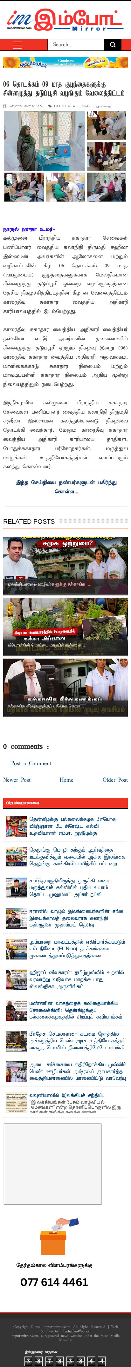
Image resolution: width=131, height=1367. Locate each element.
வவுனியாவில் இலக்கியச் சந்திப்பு (67, 1095)
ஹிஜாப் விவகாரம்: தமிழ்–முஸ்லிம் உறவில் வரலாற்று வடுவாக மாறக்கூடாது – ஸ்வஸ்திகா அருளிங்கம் (77, 980)
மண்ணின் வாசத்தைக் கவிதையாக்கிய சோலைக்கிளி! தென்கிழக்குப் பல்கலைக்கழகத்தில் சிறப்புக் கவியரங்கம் (76, 1010)
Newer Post (17, 780)
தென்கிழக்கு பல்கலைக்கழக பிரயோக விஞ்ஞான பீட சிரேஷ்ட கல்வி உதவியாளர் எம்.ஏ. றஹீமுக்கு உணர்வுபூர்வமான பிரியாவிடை (73, 829)
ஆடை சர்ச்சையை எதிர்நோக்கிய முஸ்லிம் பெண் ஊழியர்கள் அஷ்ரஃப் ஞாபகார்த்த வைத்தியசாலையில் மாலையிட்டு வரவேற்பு (78, 1072)
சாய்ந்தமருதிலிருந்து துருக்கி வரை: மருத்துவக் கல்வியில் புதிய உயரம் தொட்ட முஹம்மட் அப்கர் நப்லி (70, 888)
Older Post (115, 780)
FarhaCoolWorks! (76, 1331)
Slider (86, 106)
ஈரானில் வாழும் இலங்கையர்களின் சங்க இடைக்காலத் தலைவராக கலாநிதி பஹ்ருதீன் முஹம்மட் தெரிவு (76, 918)
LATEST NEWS (66, 106)
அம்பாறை (103, 106)
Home (66, 780)
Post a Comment (31, 763)
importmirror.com (24, 1336)
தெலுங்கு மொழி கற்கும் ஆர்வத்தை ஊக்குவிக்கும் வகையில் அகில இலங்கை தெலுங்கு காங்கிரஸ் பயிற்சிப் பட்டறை (77, 857)
